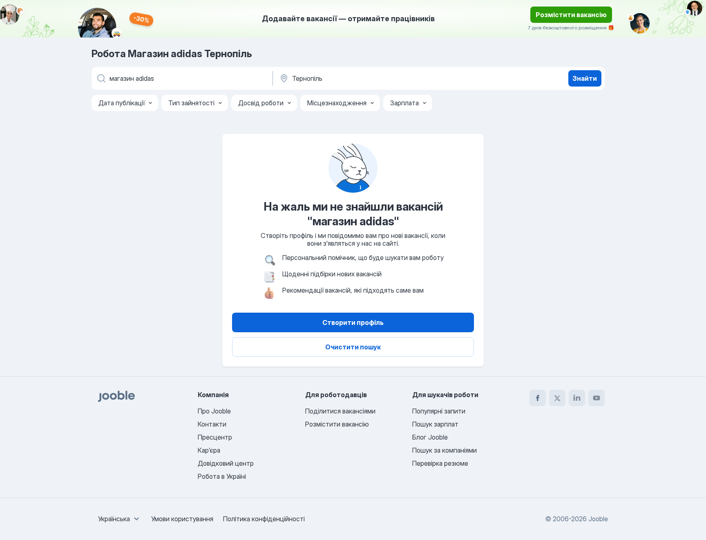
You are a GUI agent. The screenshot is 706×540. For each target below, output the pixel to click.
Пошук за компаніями (444, 450)
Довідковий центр (226, 463)
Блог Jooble (430, 437)
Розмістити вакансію (571, 15)
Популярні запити (438, 411)
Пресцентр (215, 437)
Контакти (212, 424)
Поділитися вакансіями (340, 411)
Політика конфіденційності (264, 519)
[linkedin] (577, 398)
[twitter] (557, 398)
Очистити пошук (353, 347)
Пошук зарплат (435, 424)
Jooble (598, 519)
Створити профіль (353, 322)
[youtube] (596, 398)
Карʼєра (209, 450)
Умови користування (182, 519)
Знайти (584, 78)
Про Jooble (214, 411)
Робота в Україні (222, 476)
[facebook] (538, 398)
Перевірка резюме (440, 463)
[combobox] (119, 519)
